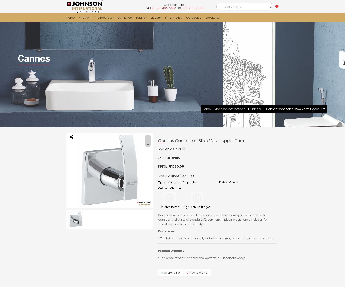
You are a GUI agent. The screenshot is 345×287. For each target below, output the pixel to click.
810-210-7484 (193, 8)
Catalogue (189, 18)
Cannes (256, 109)
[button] (271, 6)
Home (70, 18)
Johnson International (230, 109)
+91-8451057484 (163, 8)
